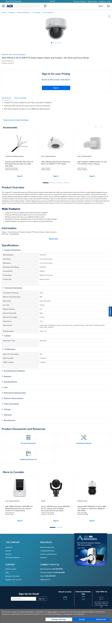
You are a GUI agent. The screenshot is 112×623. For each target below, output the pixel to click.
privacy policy (52, 612)
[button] (110, 311)
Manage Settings (59, 619)
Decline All (101, 619)
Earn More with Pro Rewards (33, 1)
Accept (82, 619)
